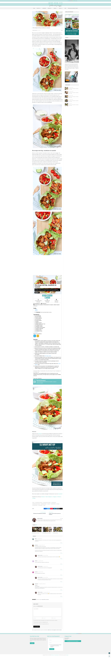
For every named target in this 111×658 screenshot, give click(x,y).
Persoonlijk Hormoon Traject (73, 8)
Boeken (55, 8)
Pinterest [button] (50, 295)
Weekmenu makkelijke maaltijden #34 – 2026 (73, 93)
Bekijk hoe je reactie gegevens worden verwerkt (55, 629)
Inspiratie (49, 8)
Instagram (55, 496)
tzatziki (36, 332)
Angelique (36, 545)
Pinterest (39, 433)
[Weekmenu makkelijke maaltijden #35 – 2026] (66, 88)
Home (34, 8)
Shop (65, 8)
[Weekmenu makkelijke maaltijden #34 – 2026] (66, 92)
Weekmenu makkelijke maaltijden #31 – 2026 (73, 105)
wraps (44, 505)
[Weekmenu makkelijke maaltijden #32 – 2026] (66, 100)
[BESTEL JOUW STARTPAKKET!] (72, 24)
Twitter (46, 496)
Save (52, 508)
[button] (35, 292)
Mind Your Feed (35, 30)
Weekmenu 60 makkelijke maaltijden (39, 513)
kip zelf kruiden (54, 502)
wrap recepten (40, 505)
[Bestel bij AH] (35, 336)
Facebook (48, 297)
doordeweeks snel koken (38, 502)
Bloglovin (50, 496)
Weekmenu (44, 8)
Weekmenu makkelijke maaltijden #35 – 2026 (73, 89)
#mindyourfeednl (40, 382)
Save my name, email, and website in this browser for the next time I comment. (45, 620)
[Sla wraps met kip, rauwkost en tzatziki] (47, 18)
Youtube (33, 498)
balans (33, 502)
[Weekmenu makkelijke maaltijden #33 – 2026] (66, 96)
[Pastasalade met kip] (37, 529)
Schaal (36, 309)
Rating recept (35, 606)
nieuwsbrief (60, 493)
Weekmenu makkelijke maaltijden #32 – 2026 (73, 101)
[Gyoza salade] (58, 529)
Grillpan (36, 310)
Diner (62, 30)
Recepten (38, 8)
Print (45, 295)
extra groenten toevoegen (46, 502)
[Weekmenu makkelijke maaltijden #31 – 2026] (66, 104)
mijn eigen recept (48, 355)
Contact (60, 8)
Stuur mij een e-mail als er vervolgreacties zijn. (41, 622)
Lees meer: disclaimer (38, 378)
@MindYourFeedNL (48, 381)
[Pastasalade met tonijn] (47, 529)
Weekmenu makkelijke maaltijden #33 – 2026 (73, 97)
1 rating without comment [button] (45, 599)
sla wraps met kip (35, 505)
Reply (61, 542)
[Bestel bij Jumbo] (38, 336)
